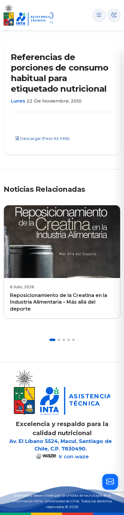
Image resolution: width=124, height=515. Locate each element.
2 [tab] (59, 340)
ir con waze (73, 456)
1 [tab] (52, 340)
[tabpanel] (62, 262)
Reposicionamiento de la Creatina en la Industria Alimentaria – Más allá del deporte (58, 302)
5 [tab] (73, 340)
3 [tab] (64, 340)
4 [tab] (68, 340)
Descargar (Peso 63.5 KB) (44, 138)
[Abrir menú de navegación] (99, 15)
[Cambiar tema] (114, 15)
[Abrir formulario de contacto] (110, 482)
